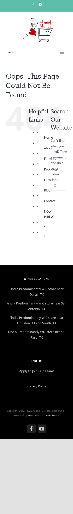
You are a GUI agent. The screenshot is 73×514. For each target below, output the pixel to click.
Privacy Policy (37, 386)
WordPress (34, 415)
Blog (47, 190)
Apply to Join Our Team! (36, 371)
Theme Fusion (51, 415)
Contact (49, 201)
